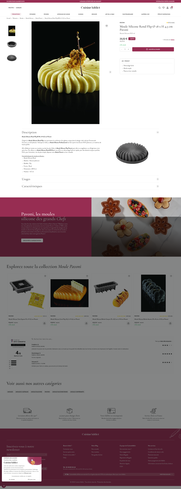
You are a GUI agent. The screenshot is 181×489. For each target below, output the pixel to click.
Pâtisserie (15, 18)
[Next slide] (110, 72)
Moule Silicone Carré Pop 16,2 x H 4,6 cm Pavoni (65, 319)
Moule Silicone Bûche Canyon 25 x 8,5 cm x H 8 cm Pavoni (110, 319)
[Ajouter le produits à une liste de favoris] (45, 276)
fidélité (172, 40)
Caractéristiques (32, 186)
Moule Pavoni (38, 18)
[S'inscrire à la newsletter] (46, 454)
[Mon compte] (167, 8)
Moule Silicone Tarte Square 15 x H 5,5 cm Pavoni (23, 319)
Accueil (8, 18)
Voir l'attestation (18, 345)
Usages (26, 179)
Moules (21, 18)
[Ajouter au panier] (44, 323)
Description (29, 132)
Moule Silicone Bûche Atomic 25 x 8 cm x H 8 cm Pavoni (151, 319)
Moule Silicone (29, 18)
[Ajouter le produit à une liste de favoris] (106, 26)
